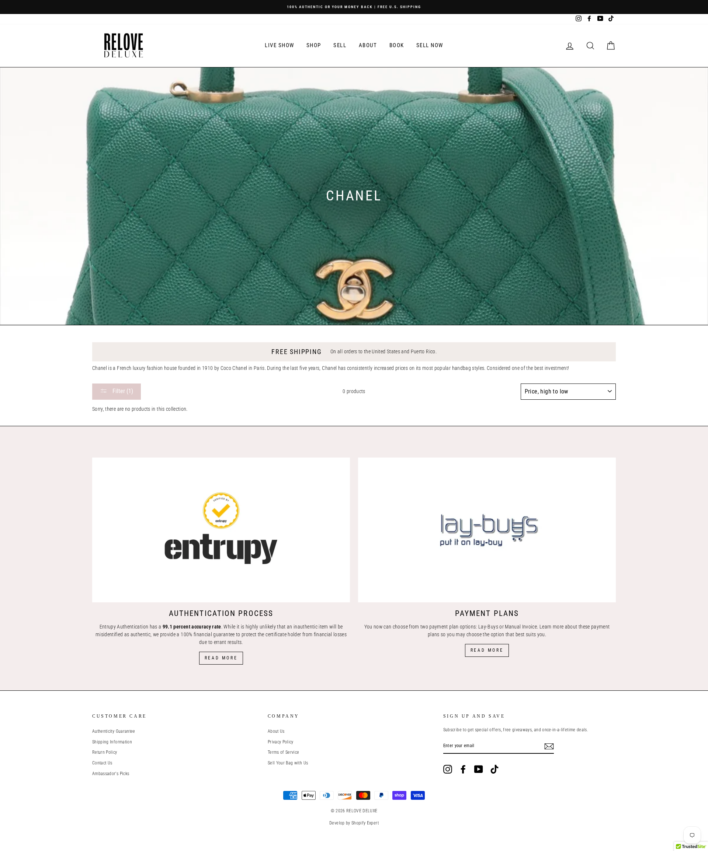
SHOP (313, 45)
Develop (336, 823)
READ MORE (487, 650)
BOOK (396, 45)
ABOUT (368, 45)
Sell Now (429, 45)
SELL (339, 45)
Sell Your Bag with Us (288, 763)
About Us (276, 731)
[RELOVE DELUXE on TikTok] (494, 769)
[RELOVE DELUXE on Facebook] (463, 769)
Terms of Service (283, 752)
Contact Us (102, 763)
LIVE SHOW (279, 45)
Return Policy (104, 752)
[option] (354, 7)
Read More (221, 658)
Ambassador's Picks (110, 773)
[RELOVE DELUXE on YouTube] (478, 769)
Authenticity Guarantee (113, 731)
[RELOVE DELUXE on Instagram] (447, 769)
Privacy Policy (281, 742)
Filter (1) (122, 391)
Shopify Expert (365, 823)
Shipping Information (112, 742)
